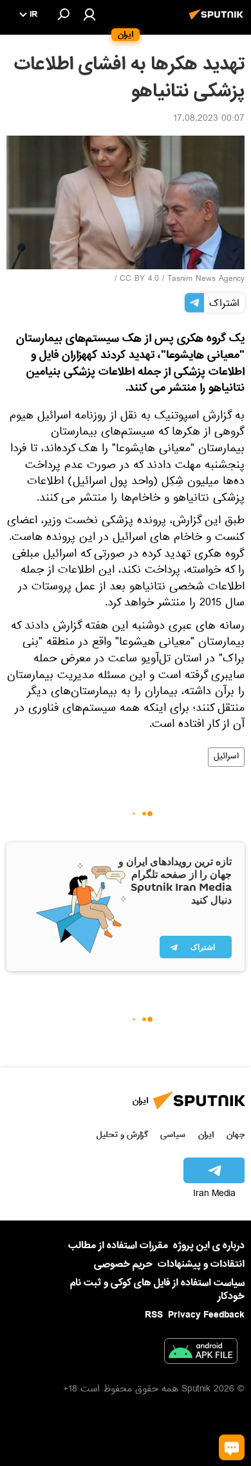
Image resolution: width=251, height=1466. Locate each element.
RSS (154, 1315)
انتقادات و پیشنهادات (201, 1264)
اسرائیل (226, 757)
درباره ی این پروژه (209, 1246)
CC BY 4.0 (139, 279)
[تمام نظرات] (232, 1447)
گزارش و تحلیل (122, 1134)
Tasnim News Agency (206, 279)
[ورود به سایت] (89, 14)
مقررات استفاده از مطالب (118, 1246)
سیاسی (172, 1134)
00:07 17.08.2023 (209, 120)
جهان (236, 1134)
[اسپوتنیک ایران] (218, 21)
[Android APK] (201, 1353)
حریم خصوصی (123, 1264)
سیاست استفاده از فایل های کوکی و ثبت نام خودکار (157, 1289)
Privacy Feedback (206, 1315)
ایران (206, 1134)
